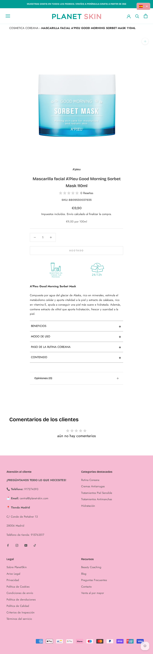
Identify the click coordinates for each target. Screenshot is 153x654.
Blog (83, 574)
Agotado (76, 250)
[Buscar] (137, 16)
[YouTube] (25, 545)
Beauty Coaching (91, 567)
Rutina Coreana (90, 480)
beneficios (76, 326)
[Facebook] (8, 545)
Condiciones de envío (20, 593)
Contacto (86, 587)
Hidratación (88, 506)
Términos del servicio (19, 619)
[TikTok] (34, 545)
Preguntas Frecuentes (94, 580)
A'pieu (77, 169)
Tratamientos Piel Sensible (96, 493)
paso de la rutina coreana (76, 347)
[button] (143, 6)
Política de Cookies (18, 587)
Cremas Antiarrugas (93, 486)
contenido (76, 357)
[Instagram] (16, 545)
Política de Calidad (18, 606)
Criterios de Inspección (21, 612)
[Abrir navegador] (8, 16)
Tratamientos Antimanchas (96, 499)
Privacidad (13, 580)
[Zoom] (145, 41)
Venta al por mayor (92, 593)
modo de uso (76, 336)
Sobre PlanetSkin (17, 567)
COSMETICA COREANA (23, 28)
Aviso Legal (13, 574)
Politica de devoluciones (21, 599)
